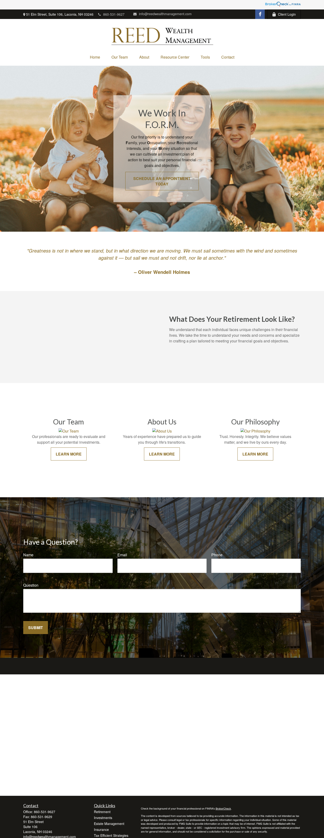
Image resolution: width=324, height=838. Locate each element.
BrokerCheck (223, 808)
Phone (216, 554)
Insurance (101, 829)
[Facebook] (260, 14)
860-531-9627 (114, 14)
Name (28, 554)
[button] (95, 57)
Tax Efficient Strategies (111, 835)
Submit (35, 627)
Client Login (287, 14)
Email (122, 554)
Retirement (102, 811)
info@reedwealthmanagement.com (165, 13)
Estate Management (109, 823)
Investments (103, 817)
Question (30, 585)
